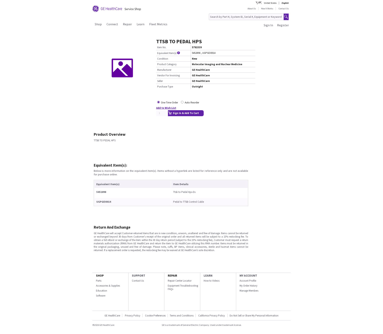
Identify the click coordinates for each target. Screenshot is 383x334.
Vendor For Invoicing (168, 75)
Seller (160, 81)
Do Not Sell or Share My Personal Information (254, 315)
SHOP (100, 275)
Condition (162, 58)
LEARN (208, 275)
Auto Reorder (192, 102)
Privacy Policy (132, 315)
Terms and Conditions (181, 315)
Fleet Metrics (158, 24)
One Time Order (169, 102)
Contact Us (283, 8)
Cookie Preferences (155, 315)
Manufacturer (164, 70)
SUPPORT (138, 275)
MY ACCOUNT (248, 275)
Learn (140, 24)
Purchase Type (165, 86)
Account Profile (248, 280)
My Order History (248, 285)
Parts (98, 280)
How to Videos (211, 280)
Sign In (268, 25)
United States (270, 3)
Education (101, 290)
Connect (112, 24)
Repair (127, 24)
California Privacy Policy (211, 315)
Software (100, 295)
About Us (252, 8)
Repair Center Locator (180, 280)
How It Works (267, 8)
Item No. (161, 47)
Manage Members (249, 290)
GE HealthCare (112, 315)
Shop (98, 24)
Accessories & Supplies (108, 285)
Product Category (167, 64)
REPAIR (172, 275)
